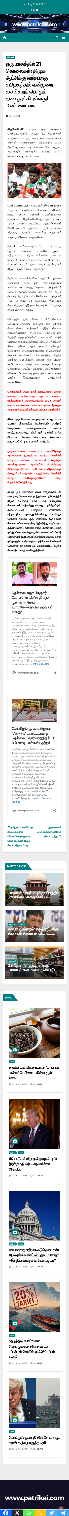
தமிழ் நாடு (10, 57)
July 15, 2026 (20, 1267)
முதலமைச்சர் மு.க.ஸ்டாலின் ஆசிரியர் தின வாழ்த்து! (49, 832)
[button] (57, 37)
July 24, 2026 (20, 1175)
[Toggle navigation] (63, 37)
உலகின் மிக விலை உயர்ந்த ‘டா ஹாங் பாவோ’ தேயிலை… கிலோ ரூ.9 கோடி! (34, 1072)
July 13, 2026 (20, 1449)
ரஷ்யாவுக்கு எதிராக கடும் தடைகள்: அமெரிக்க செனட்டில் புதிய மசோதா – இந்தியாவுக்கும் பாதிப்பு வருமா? (34, 1255)
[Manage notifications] (61, 1508)
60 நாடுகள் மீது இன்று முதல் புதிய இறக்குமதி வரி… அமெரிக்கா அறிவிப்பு (33, 1163)
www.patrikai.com (34, 24)
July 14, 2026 (20, 1363)
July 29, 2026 (20, 1084)
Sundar (38, 1084)
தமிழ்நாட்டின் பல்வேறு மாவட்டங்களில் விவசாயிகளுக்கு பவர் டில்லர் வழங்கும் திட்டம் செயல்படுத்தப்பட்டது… (20, 836)
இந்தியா (12, 924)
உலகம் (12, 1061)
